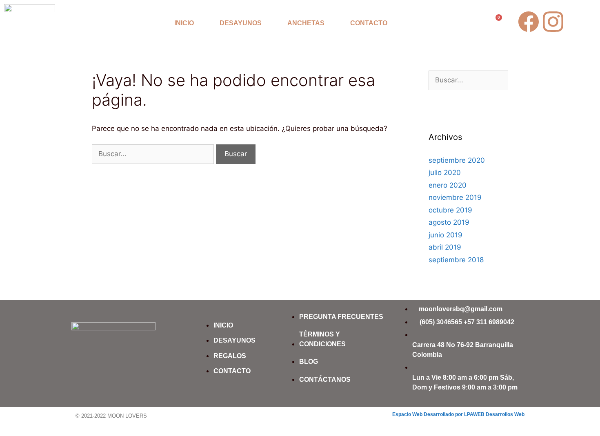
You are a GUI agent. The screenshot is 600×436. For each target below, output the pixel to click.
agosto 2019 (449, 222)
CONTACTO (368, 23)
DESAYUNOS (241, 23)
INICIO (184, 23)
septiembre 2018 (456, 260)
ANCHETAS (305, 23)
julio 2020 (445, 172)
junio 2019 (445, 235)
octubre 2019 (450, 210)
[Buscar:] (154, 154)
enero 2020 (448, 185)
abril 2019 (445, 247)
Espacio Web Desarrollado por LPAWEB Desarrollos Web (458, 414)
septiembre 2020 (457, 160)
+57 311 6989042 (489, 322)
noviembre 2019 (455, 197)
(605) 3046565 (441, 322)
